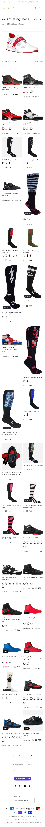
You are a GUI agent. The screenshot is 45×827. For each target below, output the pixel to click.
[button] (4, 7)
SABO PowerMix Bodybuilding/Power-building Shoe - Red (32, 657)
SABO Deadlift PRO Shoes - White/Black (9, 578)
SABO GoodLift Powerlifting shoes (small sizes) (12, 88)
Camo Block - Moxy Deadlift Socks (33, 465)
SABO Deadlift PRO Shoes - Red (32, 694)
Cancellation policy (36, 822)
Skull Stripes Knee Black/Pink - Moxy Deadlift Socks (11, 538)
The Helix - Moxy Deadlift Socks (32, 411)
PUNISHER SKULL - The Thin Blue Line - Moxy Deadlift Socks (11, 433)
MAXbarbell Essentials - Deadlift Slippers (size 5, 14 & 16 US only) (11, 473)
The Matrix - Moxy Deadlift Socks (32, 377)
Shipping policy (10, 822)
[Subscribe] (33, 770)
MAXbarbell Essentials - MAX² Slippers (31, 734)
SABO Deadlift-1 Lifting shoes (31, 88)
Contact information (22, 822)
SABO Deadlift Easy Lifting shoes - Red (33, 618)
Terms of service (35, 819)
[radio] (24, 92)
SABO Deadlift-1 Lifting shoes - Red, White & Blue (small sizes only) (11, 349)
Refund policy (15, 819)
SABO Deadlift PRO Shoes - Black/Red (30, 538)
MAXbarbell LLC (17, 816)
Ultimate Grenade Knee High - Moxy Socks (32, 251)
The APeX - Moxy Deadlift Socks (11, 160)
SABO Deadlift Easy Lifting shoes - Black (33, 578)
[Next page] (31, 755)
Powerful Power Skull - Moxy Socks (33, 301)
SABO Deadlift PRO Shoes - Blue (11, 733)
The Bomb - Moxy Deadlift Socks (11, 694)
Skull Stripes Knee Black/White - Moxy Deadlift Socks (32, 506)
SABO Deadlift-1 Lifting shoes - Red (11, 124)
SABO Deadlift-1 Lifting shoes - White (32, 124)
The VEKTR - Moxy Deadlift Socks (32, 160)
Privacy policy (25, 819)
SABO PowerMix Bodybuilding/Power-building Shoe (11, 619)
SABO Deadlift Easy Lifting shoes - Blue (12, 657)
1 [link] (13, 755)
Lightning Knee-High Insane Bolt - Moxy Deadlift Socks (12, 313)
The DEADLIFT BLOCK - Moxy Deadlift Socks (10, 251)
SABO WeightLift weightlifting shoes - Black (10, 194)
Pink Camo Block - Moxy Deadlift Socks (11, 506)
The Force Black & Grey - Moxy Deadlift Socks (31, 219)
